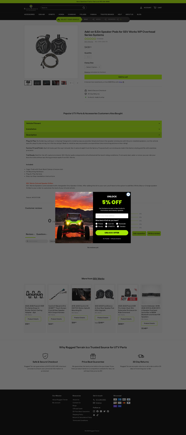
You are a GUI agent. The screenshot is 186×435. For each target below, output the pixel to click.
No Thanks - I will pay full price (112, 239)
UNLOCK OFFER (112, 232)
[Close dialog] (128, 194)
